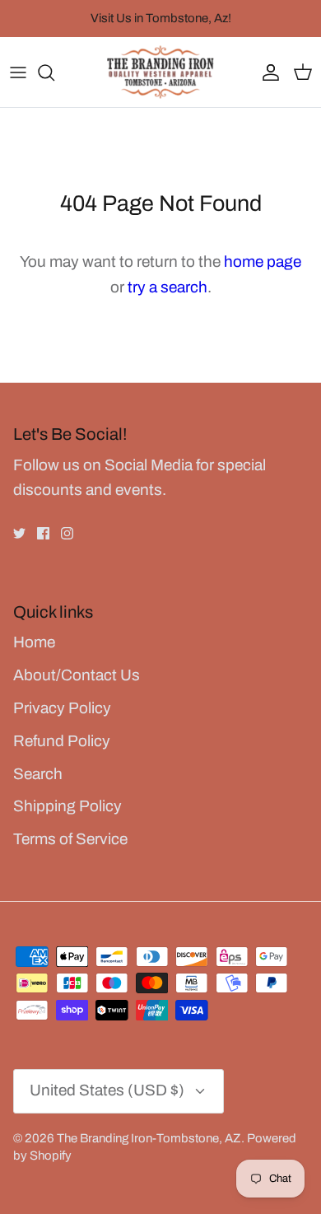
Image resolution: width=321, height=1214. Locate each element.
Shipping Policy (67, 806)
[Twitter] (19, 533)
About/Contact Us (76, 675)
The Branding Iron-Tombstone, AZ (149, 1138)
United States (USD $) (107, 1090)
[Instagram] (67, 533)
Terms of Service (70, 838)
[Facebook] (43, 533)
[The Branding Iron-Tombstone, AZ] (160, 72)
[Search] (54, 72)
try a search (167, 287)
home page (262, 261)
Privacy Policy (62, 708)
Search (38, 773)
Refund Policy (61, 740)
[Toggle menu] (18, 72)
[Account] (267, 72)
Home (34, 642)
